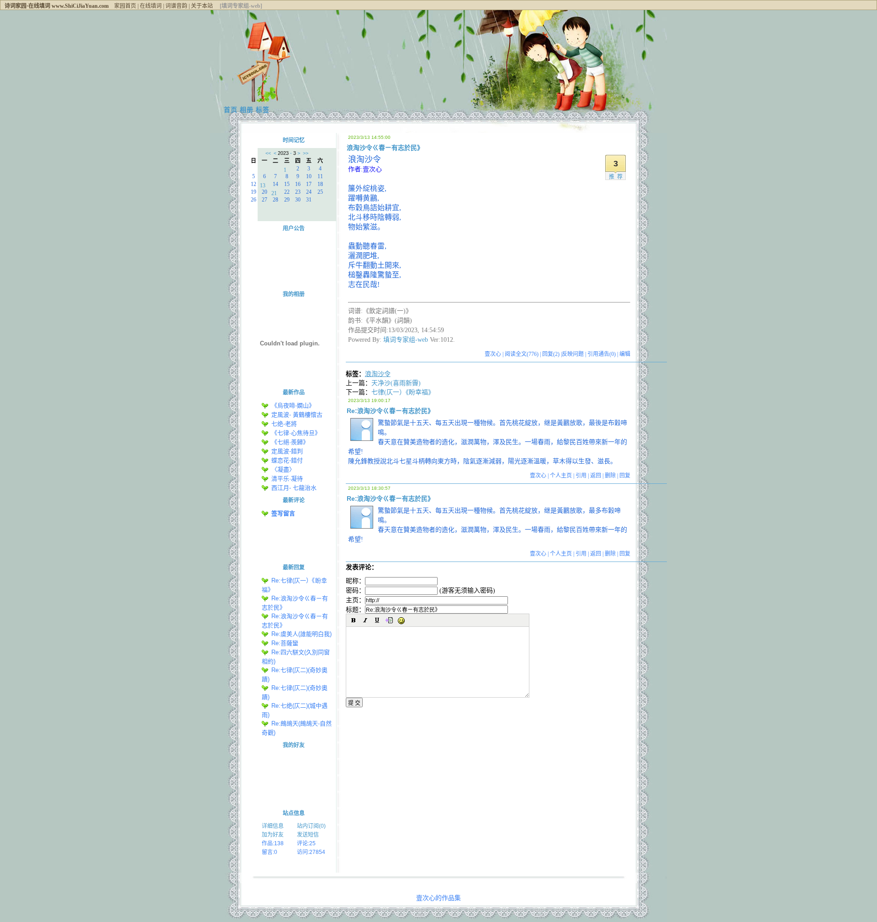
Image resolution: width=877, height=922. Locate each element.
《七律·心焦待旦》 (296, 432)
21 (274, 192)
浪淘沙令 (378, 374)
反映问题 (573, 354)
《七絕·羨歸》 (290, 442)
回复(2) (551, 354)
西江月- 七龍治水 (294, 487)
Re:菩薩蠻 (286, 643)
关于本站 (202, 6)
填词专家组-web (405, 339)
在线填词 (151, 6)
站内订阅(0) (311, 826)
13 (262, 184)
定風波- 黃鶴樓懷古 (296, 414)
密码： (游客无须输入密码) (420, 590)
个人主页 (561, 475)
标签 (262, 109)
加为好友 (273, 835)
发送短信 (308, 835)
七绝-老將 (284, 423)
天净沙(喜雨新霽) (396, 383)
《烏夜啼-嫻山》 (293, 405)
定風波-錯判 (287, 451)
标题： (355, 609)
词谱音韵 (176, 6)
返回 (595, 475)
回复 (624, 475)
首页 (231, 109)
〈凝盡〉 (283, 469)
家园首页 (125, 6)
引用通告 (601, 354)
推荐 (617, 177)
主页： (355, 600)
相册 (247, 109)
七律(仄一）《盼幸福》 (402, 392)
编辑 (624, 354)
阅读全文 (522, 354)
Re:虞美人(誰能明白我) (301, 634)
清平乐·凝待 (287, 478)
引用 (581, 475)
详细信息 (273, 826)
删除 (610, 475)
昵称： (355, 581)
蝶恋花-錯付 (287, 460)
